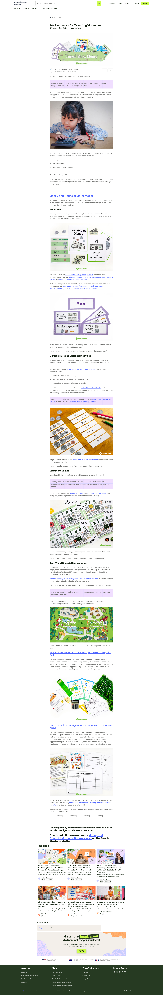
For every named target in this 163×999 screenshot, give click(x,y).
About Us (24, 972)
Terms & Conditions (42, 991)
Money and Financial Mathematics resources (76, 836)
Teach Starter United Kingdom (62, 986)
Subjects (26, 8)
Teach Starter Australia (60, 979)
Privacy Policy (67, 991)
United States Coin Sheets (91, 388)
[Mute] (105, 641)
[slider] (79, 641)
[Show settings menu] (108, 641)
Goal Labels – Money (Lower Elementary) (78, 286)
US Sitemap (77, 991)
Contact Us (86, 975)
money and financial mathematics (86, 460)
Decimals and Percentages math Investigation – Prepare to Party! (81, 726)
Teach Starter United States (61, 982)
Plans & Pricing (57, 972)
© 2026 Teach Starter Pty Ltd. (131, 991)
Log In (85, 991)
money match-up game (96, 493)
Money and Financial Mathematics (71, 196)
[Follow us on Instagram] (117, 972)
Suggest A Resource (89, 979)
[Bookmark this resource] (104, 70)
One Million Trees (29, 975)
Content (112, 3)
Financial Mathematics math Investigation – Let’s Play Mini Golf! (80, 654)
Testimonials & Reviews (29, 979)
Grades (34, 8)
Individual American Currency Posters (73, 279)
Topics (41, 8)
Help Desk (86, 972)
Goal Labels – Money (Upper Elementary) (84, 288)
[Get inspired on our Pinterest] (125, 972)
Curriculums (56, 975)
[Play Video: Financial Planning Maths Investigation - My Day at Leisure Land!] (81, 623)
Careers (24, 982)
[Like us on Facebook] (119, 972)
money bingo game (77, 493)
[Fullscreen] (111, 641)
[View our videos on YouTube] (122, 972)
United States (29, 991)
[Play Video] (51, 641)
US (128, 3)
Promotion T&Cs (55, 991)
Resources (17, 8)
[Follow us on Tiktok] (114, 972)
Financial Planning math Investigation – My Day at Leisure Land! (74, 579)
